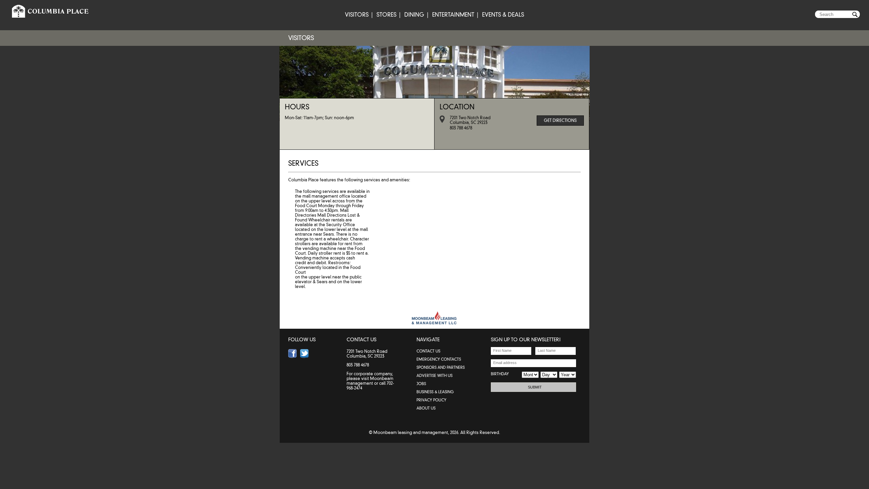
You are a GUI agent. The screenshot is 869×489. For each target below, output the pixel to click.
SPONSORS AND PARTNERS (441, 367)
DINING (414, 15)
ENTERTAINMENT (453, 15)
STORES (386, 15)
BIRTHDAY (500, 374)
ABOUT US (426, 408)
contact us (428, 351)
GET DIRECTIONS (560, 120)
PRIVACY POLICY (431, 400)
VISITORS (357, 15)
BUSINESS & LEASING (435, 392)
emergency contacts (439, 359)
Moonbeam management (370, 381)
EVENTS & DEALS (503, 15)
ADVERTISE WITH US (434, 375)
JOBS (421, 383)
